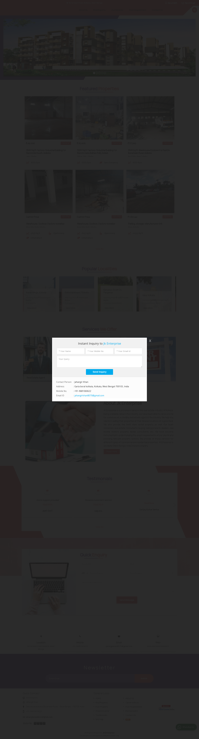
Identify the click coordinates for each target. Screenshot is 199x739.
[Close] (150, 341)
